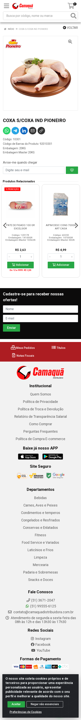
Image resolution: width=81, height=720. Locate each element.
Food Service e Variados (40, 543)
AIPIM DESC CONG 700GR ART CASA (61, 226)
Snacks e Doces (40, 580)
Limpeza (40, 557)
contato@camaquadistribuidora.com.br (43, 612)
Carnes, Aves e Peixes (40, 505)
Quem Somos (40, 394)
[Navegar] (5, 225)
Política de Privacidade (40, 402)
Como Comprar (40, 424)
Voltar (72, 28)
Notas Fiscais (25, 355)
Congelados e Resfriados (40, 520)
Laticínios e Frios (40, 550)
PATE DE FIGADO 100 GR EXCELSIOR (20, 226)
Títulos (60, 347)
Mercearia (40, 565)
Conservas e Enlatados (40, 528)
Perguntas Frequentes (40, 431)
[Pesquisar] (73, 16)
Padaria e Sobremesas (40, 572)
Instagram (43, 639)
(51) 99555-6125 (43, 606)
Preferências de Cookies (26, 712)
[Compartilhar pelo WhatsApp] (6, 130)
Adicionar (22, 265)
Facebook (43, 645)
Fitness (40, 535)
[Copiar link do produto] (41, 130)
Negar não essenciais (45, 704)
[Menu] (6, 5)
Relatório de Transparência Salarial (40, 417)
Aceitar (16, 704)
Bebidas (40, 498)
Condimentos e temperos (40, 513)
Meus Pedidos (25, 347)
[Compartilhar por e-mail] (32, 130)
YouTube (43, 650)
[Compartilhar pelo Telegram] (15, 130)
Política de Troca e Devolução (40, 409)
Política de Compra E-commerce (40, 439)
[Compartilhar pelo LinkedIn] (24, 130)
